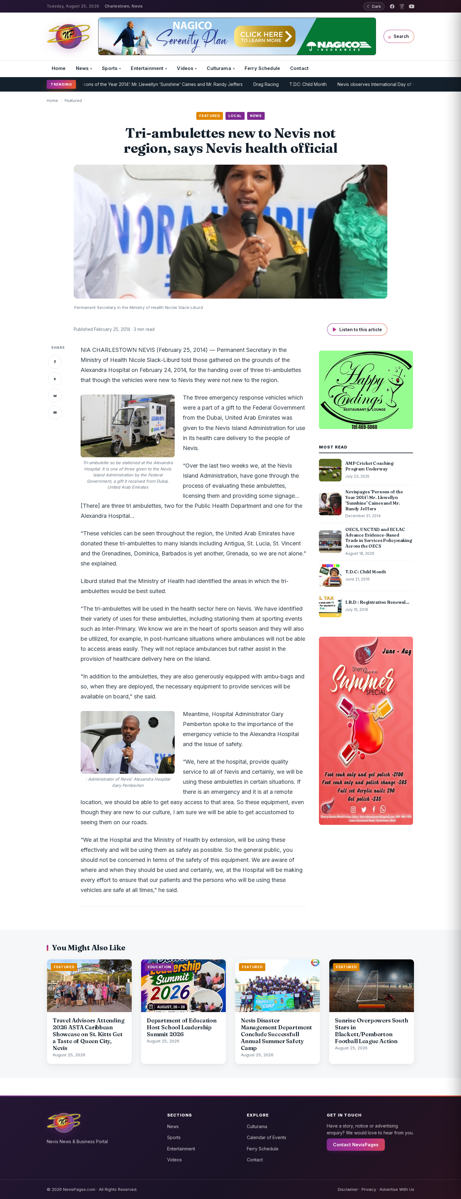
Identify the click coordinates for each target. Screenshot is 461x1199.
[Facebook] (392, 6)
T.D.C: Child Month (278, 84)
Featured (73, 100)
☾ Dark (374, 6)
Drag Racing (236, 84)
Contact (299, 68)
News (82, 68)
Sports (109, 68)
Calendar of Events (266, 1137)
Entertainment (147, 68)
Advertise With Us (396, 1189)
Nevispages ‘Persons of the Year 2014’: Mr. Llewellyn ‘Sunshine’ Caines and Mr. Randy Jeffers (116, 84)
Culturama (219, 68)
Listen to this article (357, 329)
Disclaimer (348, 1189)
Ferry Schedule (262, 68)
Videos (185, 68)
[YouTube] (411, 6)
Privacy (369, 1189)
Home (59, 68)
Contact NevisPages (356, 1144)
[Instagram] (402, 6)
